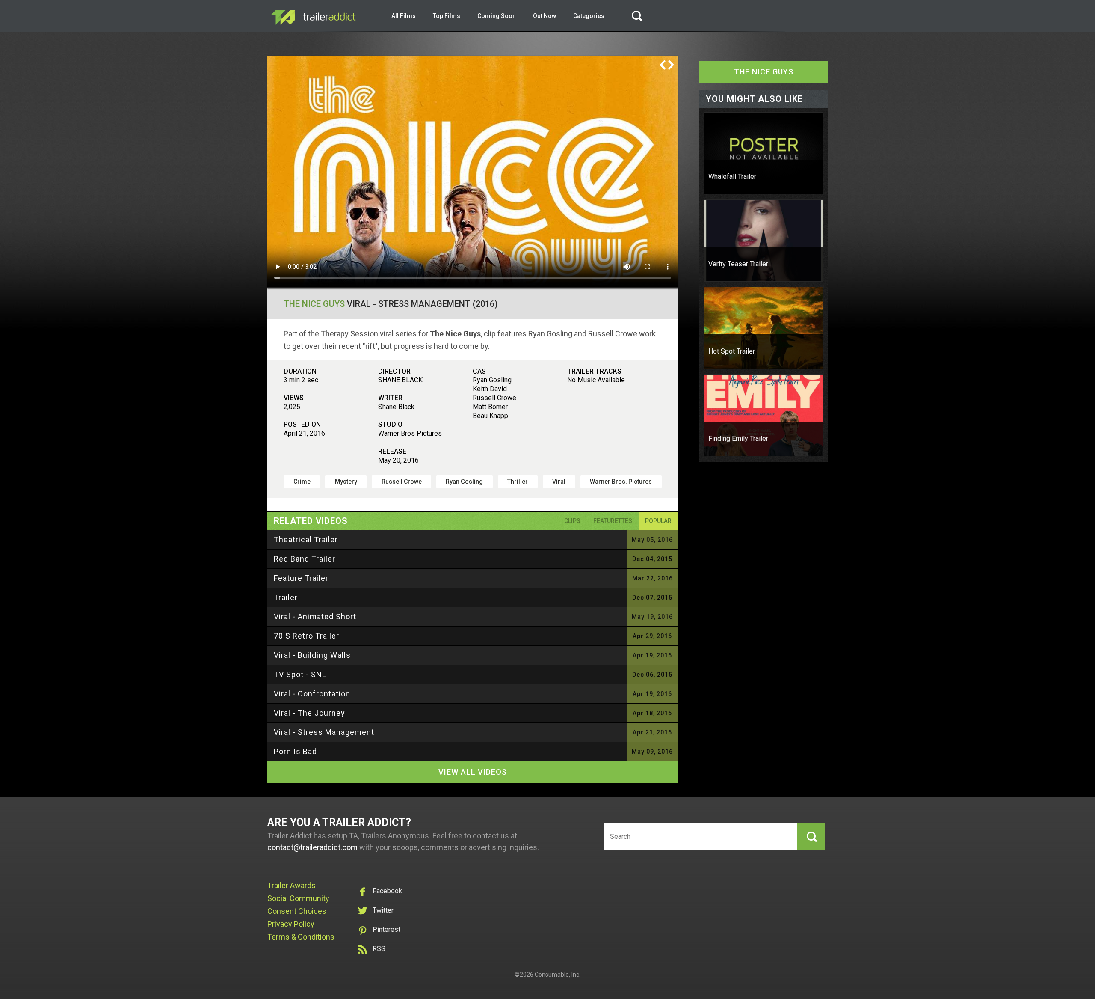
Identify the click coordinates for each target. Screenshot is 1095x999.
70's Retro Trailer (306, 635)
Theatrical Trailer (306, 539)
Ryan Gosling (464, 481)
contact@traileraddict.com (312, 847)
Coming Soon (496, 15)
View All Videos (472, 771)
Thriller (517, 481)
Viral (558, 481)
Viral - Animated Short (315, 616)
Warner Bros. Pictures (621, 481)
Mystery (346, 481)
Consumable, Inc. (557, 974)
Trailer (286, 597)
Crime (302, 481)
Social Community (298, 898)
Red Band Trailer (304, 558)
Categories (588, 15)
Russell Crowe (402, 481)
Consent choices (296, 911)
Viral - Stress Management (324, 732)
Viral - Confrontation (312, 693)
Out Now (544, 15)
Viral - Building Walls (312, 655)
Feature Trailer (301, 578)
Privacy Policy (290, 923)
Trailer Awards (291, 885)
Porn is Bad (295, 751)
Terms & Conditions (300, 936)
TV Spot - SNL (300, 674)
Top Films (446, 15)
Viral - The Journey (309, 712)
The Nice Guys (314, 304)
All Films (403, 15)
